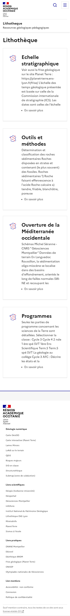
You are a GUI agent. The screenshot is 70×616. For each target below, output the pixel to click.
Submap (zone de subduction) (20, 475)
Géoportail (11, 496)
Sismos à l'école (13, 531)
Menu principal (65, 5)
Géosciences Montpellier (18, 501)
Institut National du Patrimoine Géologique (27, 511)
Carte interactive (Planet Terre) (21, 440)
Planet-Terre (11, 526)
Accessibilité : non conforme (19, 587)
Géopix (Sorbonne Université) (20, 490)
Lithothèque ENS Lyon (17, 516)
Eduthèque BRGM (14, 556)
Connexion (11, 592)
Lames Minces (12, 445)
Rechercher (55, 5)
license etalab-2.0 (12, 611)
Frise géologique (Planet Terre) (20, 561)
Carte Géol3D (12, 435)
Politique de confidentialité (19, 597)
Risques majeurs (13, 460)
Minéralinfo (11, 521)
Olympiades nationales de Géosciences (25, 571)
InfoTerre (10, 506)
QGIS (8, 455)
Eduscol (9, 551)
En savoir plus (33, 110)
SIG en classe (12, 465)
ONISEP (9, 566)
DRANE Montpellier (15, 546)
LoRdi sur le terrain (15, 450)
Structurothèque (14, 470)
